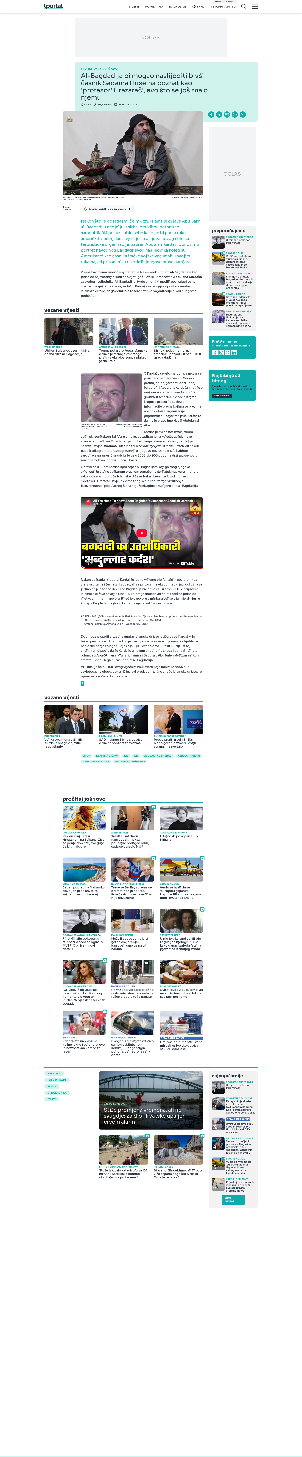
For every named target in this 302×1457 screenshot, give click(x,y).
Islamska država (107, 755)
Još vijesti (230, 1200)
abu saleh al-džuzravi (130, 761)
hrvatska (54, 1073)
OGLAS (151, 38)
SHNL (200, 6)
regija (52, 1086)
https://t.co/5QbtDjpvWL (106, 620)
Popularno (154, 6)
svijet (52, 1099)
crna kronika (57, 1092)
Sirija (86, 755)
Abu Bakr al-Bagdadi (158, 755)
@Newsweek (106, 616)
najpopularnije (227, 1075)
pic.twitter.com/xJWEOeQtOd (141, 620)
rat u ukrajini (57, 1079)
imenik (218, 2)
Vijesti (134, 6)
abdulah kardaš (189, 755)
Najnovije (177, 6)
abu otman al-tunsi (96, 761)
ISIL (126, 755)
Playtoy (230, 2)
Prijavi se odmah (222, 396)
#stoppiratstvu (223, 6)
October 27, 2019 (137, 624)
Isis (136, 755)
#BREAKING (89, 616)
